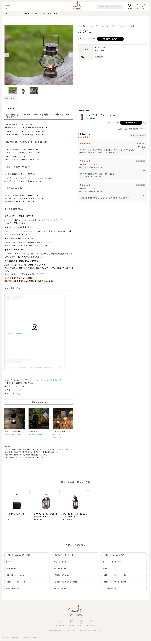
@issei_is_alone (35, 434)
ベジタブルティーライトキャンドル (33, 178)
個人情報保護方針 (55, 630)
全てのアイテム (15, 13)
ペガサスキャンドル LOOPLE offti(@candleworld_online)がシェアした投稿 (34, 367)
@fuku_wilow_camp (12, 434)
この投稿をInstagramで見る (16, 333)
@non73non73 (58, 437)
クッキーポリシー (71, 630)
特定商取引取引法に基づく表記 (91, 630)
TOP (5, 13)
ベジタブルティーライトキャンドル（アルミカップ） (42, 380)
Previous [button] (6, 55)
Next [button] (71, 55)
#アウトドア (11, 98)
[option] (38, 55)
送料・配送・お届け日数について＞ (132, 128)
